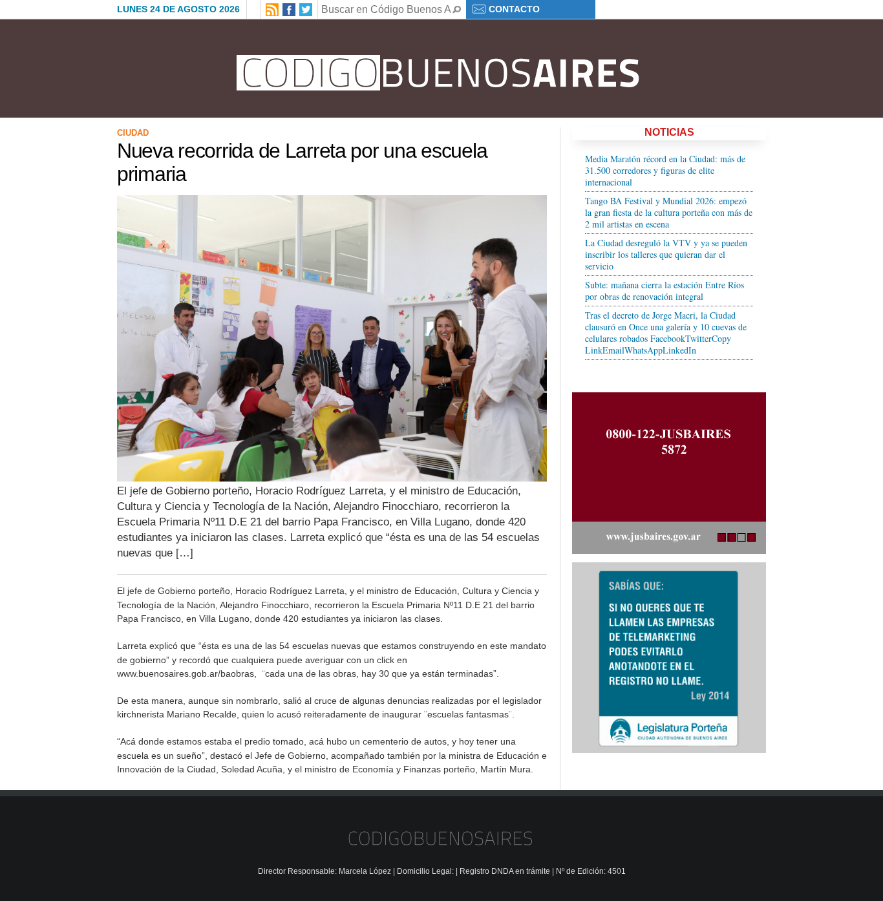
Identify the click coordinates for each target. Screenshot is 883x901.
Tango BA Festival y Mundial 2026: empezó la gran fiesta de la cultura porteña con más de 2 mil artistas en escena (668, 212)
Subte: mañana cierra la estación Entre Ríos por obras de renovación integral (664, 290)
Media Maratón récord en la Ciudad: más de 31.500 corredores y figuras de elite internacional (665, 170)
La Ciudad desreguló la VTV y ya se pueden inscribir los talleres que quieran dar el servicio (666, 254)
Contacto (514, 9)
